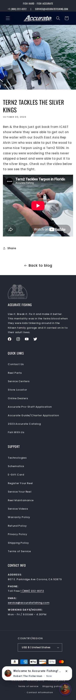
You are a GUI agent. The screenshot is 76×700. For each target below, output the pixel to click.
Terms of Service (19, 551)
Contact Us (16, 364)
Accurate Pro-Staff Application (30, 407)
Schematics (16, 466)
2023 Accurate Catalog (24, 424)
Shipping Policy (18, 543)
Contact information (40, 692)
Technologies (17, 458)
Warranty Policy (19, 517)
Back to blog (40, 265)
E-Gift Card (16, 474)
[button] (8, 18)
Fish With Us (16, 432)
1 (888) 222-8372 (32, 591)
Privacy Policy (17, 534)
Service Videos (18, 509)
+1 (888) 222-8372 (17, 9)
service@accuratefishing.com (51, 9)
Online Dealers (18, 398)
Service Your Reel (19, 492)
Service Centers (19, 381)
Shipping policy (52, 686)
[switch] (65, 689)
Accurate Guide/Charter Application (33, 415)
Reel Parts (15, 373)
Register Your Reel (20, 483)
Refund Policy (17, 526)
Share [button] (11, 248)
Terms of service (28, 686)
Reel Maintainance (21, 500)
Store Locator (17, 390)
